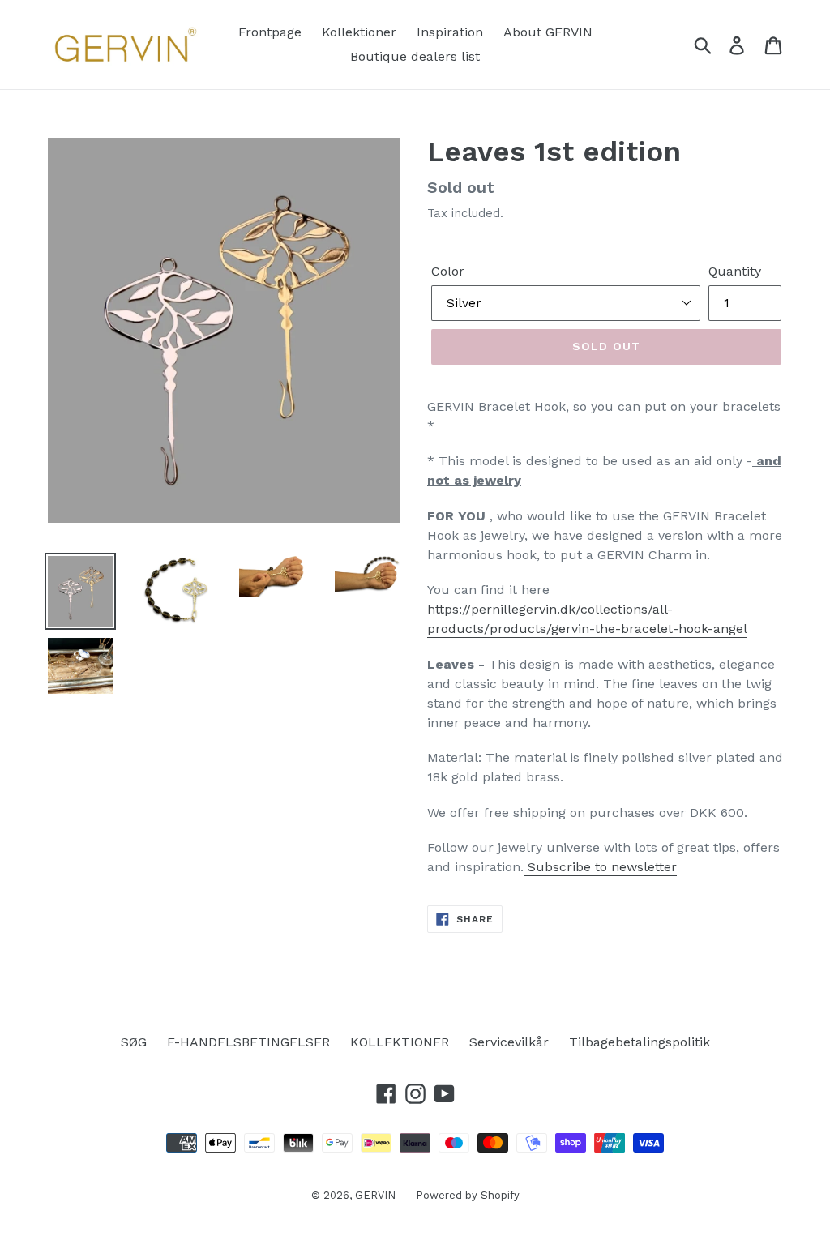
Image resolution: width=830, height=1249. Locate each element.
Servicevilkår (509, 1042)
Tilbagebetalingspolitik (639, 1042)
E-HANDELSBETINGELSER (248, 1042)
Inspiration (450, 32)
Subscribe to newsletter (600, 867)
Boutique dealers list (415, 56)
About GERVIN (548, 32)
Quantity (734, 271)
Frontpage (270, 32)
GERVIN (375, 1195)
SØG (134, 1042)
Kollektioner (359, 32)
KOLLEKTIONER (399, 1042)
